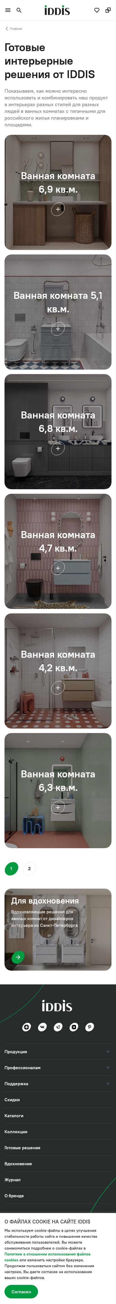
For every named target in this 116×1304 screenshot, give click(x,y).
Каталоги (14, 1115)
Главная (16, 29)
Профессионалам (23, 1067)
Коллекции (16, 1131)
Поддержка (16, 1083)
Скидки (12, 1099)
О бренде (14, 1195)
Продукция (16, 1051)
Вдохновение (18, 1163)
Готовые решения (22, 1147)
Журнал (13, 1179)
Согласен (21, 1291)
